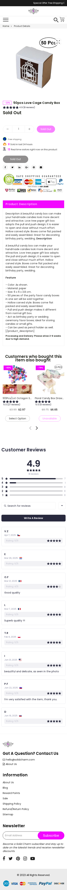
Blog (5, 788)
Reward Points (11, 793)
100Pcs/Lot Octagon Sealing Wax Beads (27, 398)
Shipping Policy (12, 804)
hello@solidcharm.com (20, 759)
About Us (11, 764)
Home (6, 26)
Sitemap (8, 814)
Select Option (17, 418)
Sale (5, 798)
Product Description (21, 204)
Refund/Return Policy (16, 809)
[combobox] (62, 505)
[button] (19, 108)
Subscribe (51, 835)
